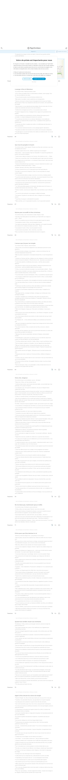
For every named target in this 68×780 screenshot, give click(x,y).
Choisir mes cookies (27, 32)
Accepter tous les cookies (39, 32)
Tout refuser (34, 35)
